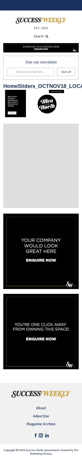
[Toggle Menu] (5, 5)
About (41, 408)
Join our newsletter (41, 62)
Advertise (41, 416)
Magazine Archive (41, 424)
